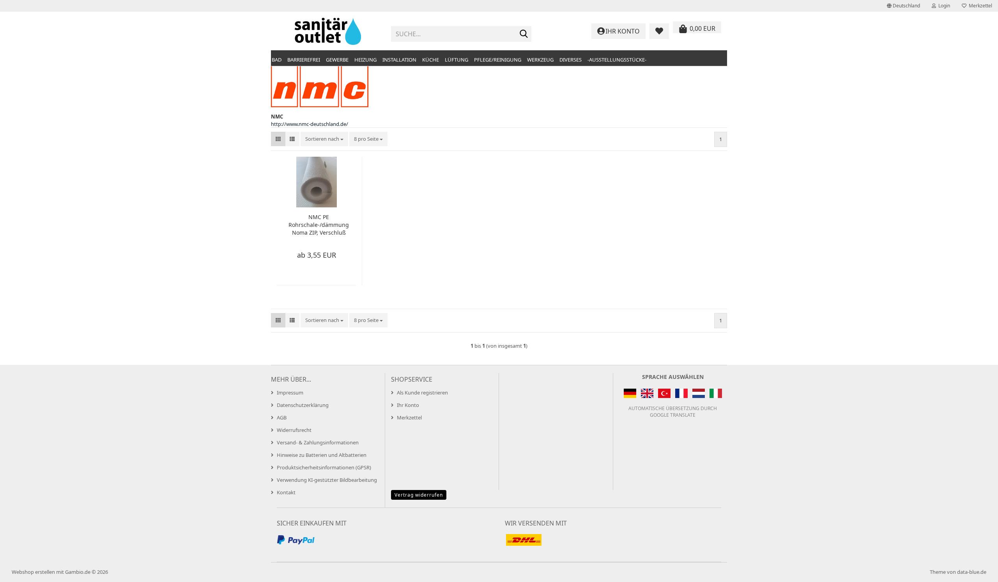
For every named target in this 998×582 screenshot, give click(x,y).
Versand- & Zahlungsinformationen (318, 442)
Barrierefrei (303, 59)
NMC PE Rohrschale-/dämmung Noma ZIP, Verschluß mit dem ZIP (318, 225)
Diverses (570, 59)
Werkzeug (540, 59)
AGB (282, 417)
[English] (647, 393)
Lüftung (456, 59)
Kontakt (286, 492)
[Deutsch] (630, 393)
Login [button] (943, 5)
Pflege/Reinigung (497, 59)
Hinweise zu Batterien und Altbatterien (321, 454)
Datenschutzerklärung (303, 405)
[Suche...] (524, 34)
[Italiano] (716, 393)
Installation (399, 59)
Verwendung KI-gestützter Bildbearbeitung (327, 479)
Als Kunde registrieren (422, 392)
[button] (903, 6)
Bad (276, 59)
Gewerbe (337, 59)
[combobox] (324, 139)
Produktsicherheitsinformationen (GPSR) (324, 467)
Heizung (365, 59)
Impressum (290, 392)
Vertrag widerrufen (419, 495)
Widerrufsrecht (294, 429)
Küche (430, 59)
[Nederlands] (698, 393)
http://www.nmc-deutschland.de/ (309, 123)
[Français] (681, 393)
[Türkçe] (664, 393)
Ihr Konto (408, 405)
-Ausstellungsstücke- (616, 59)
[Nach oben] (976, 570)
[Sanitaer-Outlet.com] (328, 31)
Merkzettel (979, 5)
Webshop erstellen (33, 571)
